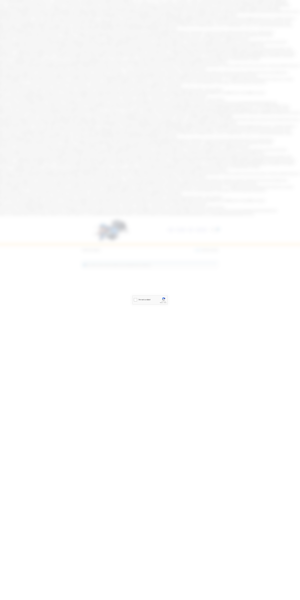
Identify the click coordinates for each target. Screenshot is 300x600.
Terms (164, 302)
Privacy (161, 302)
